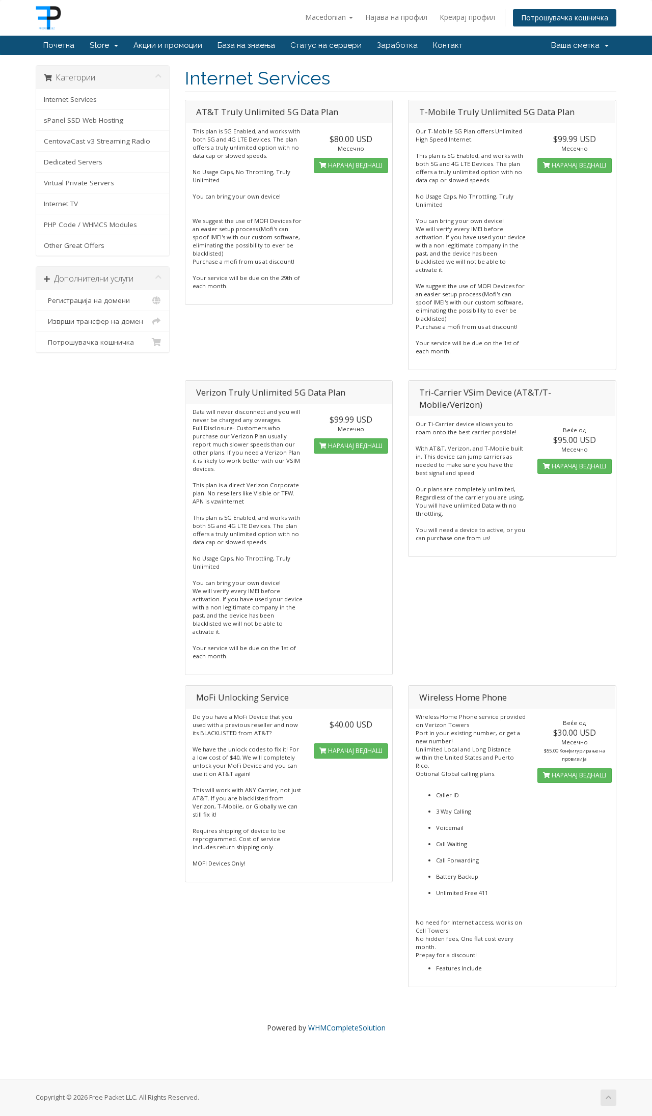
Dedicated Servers (73, 161)
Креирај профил (467, 17)
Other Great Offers (74, 245)
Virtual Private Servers (79, 182)
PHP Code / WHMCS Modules (90, 224)
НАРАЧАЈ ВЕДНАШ (355, 165)
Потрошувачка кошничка (564, 17)
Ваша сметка (577, 45)
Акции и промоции (167, 45)
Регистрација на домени (87, 300)
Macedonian (326, 17)
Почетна (58, 45)
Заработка (397, 45)
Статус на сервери (326, 45)
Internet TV (61, 203)
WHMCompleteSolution (347, 1028)
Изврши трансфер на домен (93, 321)
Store (101, 45)
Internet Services (70, 99)
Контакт (448, 45)
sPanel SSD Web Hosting (83, 120)
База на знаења (246, 45)
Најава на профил (396, 17)
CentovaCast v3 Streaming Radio (97, 141)
